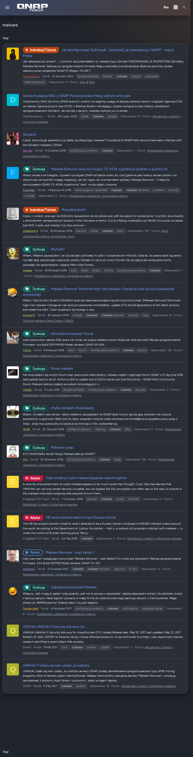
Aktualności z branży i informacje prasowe (50, 504)
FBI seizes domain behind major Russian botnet (73, 517)
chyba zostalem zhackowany (63, 408)
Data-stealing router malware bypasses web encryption (78, 478)
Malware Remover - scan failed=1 (62, 552)
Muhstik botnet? (58, 210)
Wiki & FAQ (87, 82)
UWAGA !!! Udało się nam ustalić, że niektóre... (57, 665)
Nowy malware (53, 368)
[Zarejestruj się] (175, 7)
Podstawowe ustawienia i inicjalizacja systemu (98, 196)
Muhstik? (49, 249)
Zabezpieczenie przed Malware (64, 587)
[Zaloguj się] (166, 7)
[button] (7, 7)
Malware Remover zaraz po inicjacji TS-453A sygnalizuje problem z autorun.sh (100, 169)
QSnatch (29, 134)
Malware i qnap (53, 447)
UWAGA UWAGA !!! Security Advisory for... (55, 627)
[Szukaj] (184, 8)
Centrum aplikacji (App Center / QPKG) (48, 320)
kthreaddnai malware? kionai (63, 334)
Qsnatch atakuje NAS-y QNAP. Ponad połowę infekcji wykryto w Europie (77, 96)
